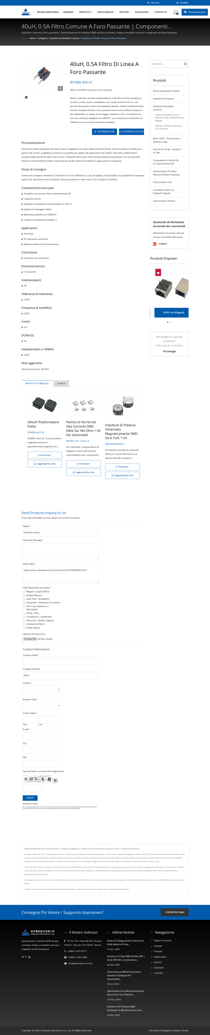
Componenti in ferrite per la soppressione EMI (166, 162)
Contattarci (125, 889)
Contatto (160, 12)
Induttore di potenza (163, 99)
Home (33, 38)
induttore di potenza (68, 889)
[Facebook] (22, 957)
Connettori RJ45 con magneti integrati (163, 191)
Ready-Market (181, 1030)
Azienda (68, 12)
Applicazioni (105, 12)
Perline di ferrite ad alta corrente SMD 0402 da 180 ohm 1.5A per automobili (83, 428)
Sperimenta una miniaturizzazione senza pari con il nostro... (125, 992)
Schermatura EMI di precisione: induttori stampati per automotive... (124, 975)
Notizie (124, 12)
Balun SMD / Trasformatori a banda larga (166, 140)
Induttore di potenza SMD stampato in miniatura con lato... (125, 1008)
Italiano (184, 3)
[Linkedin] (29, 957)
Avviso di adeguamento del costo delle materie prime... (125, 942)
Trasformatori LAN (162, 182)
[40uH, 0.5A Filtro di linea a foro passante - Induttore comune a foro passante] (60, 88)
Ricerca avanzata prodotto (166, 91)
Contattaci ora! (174, 912)
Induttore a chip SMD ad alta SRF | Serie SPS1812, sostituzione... (126, 958)
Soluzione (142, 12)
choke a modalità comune (86, 889)
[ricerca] (148, 2)
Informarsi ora (106, 132)
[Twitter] (26, 957)
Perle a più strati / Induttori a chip (167, 151)
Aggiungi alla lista (133, 132)
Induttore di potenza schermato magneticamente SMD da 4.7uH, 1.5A (121, 431)
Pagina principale (48, 12)
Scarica (162, 243)
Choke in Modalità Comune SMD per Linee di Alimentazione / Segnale (170, 118)
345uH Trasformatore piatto (43, 424)
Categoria (42, 38)
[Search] (185, 64)
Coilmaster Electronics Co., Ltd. (56, 1030)
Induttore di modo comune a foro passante (103, 38)
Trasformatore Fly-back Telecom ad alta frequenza (166, 173)
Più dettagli (169, 351)
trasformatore (102, 889)
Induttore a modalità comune (64, 38)
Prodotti (85, 12)
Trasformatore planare (164, 201)
